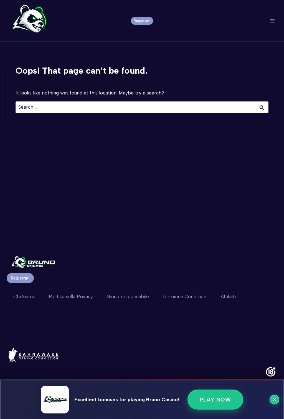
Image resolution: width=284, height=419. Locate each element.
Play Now (215, 399)
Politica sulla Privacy (71, 296)
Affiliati (228, 296)
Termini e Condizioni (184, 296)
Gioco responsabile (127, 296)
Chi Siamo (24, 296)
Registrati (142, 20)
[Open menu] (272, 20)
